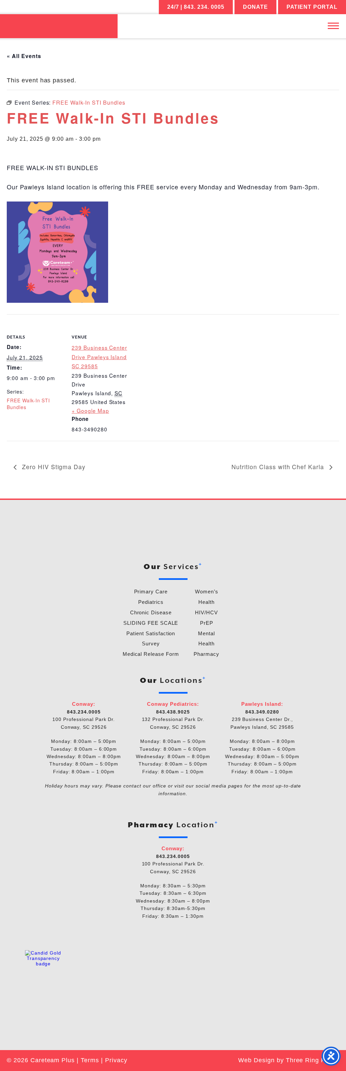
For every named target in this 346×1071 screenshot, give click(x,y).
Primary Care (151, 591)
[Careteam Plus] (58, 26)
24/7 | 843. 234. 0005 (195, 7)
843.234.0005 (84, 712)
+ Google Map (90, 410)
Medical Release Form (151, 654)
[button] (333, 25)
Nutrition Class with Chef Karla (278, 466)
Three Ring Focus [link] (312, 1060)
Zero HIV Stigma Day (52, 466)
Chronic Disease (151, 612)
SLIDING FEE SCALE (150, 623)
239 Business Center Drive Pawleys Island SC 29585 (99, 357)
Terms (90, 1060)
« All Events (24, 56)
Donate (255, 7)
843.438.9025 (173, 712)
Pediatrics (151, 602)
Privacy (116, 1060)
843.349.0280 (262, 712)
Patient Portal (312, 7)
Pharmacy (206, 654)
